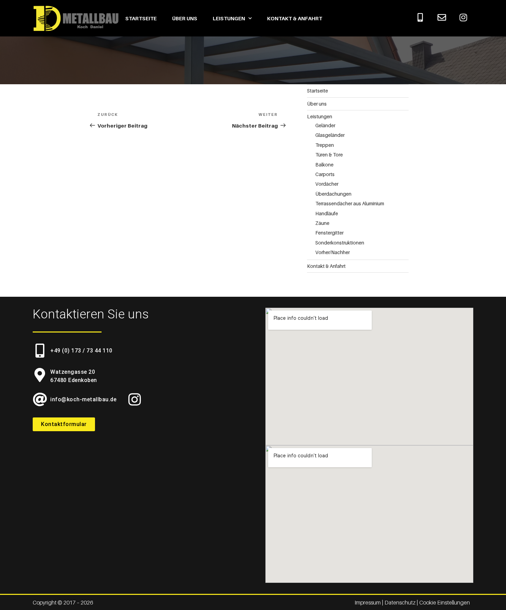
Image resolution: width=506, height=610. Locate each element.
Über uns (184, 18)
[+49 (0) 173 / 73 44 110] (40, 351)
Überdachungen (333, 194)
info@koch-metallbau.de (83, 399)
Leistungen (229, 18)
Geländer (325, 125)
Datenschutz (399, 602)
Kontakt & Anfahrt (294, 18)
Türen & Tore (329, 154)
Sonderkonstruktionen (339, 243)
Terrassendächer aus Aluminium (349, 203)
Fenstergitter (329, 233)
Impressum (368, 602)
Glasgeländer (330, 135)
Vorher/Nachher (332, 252)
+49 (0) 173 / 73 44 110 (81, 350)
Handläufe (326, 213)
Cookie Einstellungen (444, 602)
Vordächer (326, 184)
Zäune (322, 223)
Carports (325, 174)
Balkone (324, 164)
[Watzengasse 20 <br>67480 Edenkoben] (40, 375)
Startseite (141, 18)
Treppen (324, 145)
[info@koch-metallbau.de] (40, 399)
